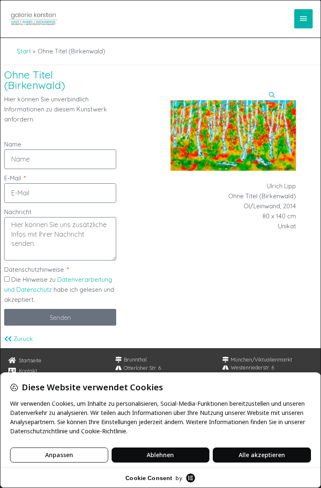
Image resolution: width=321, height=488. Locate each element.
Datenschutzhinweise (35, 269)
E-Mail (13, 178)
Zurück (22, 339)
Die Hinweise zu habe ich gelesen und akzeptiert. (59, 289)
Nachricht (17, 212)
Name (12, 144)
